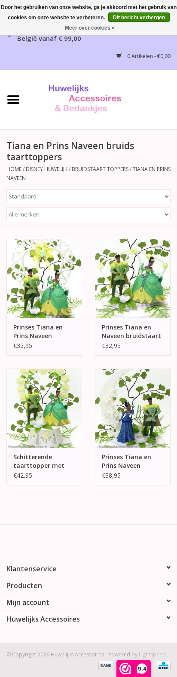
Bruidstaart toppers (100, 169)
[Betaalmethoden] (105, 665)
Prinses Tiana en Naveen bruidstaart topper (131, 331)
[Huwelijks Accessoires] (102, 99)
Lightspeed (152, 654)
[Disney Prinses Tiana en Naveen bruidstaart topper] (133, 278)
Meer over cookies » (90, 28)
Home (13, 169)
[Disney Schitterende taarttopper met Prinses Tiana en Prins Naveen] (44, 408)
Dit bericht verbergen (139, 18)
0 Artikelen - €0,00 (148, 56)
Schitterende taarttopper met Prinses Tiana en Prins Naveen (38, 461)
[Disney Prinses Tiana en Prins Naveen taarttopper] (44, 278)
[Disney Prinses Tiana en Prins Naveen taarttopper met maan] (133, 408)
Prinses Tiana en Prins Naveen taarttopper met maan (127, 461)
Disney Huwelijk (46, 169)
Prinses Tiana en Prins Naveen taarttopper (38, 331)
